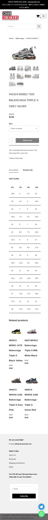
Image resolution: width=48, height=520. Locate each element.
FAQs (11, 467)
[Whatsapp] (41, 514)
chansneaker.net (34, 2)
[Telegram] (41, 507)
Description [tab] (13, 170)
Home (11, 38)
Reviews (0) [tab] (28, 170)
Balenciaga (20, 38)
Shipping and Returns (17, 463)
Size (10, 124)
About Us (12, 455)
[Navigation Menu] (43, 16)
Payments (12, 459)
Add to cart (27, 140)
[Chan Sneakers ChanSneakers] (10, 16)
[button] (35, 47)
